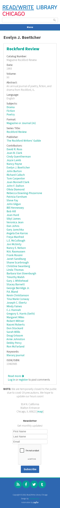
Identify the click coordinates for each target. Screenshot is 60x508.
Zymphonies (34, 498)
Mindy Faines (14, 306)
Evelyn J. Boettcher (18, 167)
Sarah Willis (13, 332)
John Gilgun (14, 204)
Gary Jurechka (15, 230)
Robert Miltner (15, 321)
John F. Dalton (15, 186)
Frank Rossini (14, 255)
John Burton (14, 171)
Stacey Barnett (16, 284)
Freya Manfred (15, 237)
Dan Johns (13, 226)
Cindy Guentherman (19, 157)
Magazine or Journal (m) (21, 123)
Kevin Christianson (18, 295)
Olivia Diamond (16, 189)
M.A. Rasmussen (16, 251)
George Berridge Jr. (18, 288)
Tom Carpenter (16, 178)
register (23, 380)
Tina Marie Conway (18, 299)
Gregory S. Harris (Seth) (21, 314)
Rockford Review (23, 49)
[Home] (30, 15)
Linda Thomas (15, 270)
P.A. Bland (12, 292)
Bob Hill (11, 211)
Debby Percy (14, 343)
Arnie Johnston (16, 339)
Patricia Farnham (17, 197)
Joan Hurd (13, 215)
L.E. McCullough (16, 241)
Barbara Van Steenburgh (21, 273)
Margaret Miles (15, 317)
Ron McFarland (15, 346)
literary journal (15, 355)
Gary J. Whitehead (17, 281)
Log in (11, 380)
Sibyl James (14, 219)
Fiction (11, 111)
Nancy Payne (14, 164)
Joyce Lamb (14, 160)
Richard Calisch (16, 175)
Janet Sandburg (16, 259)
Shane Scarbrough (18, 262)
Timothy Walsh (15, 277)
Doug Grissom (15, 335)
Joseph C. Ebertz (17, 303)
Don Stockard (15, 328)
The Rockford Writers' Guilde (24, 141)
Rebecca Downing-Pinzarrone (24, 193)
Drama (11, 107)
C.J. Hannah (14, 310)
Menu (30, 27)
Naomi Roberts (16, 325)
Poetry (11, 114)
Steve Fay (12, 200)
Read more (16, 376)
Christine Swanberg (18, 266)
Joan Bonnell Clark (18, 182)
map (40, 411)
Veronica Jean (15, 222)
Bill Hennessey (15, 208)
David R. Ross (14, 149)
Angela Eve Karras (17, 233)
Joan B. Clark (14, 153)
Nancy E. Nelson (16, 248)
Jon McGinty (14, 244)
